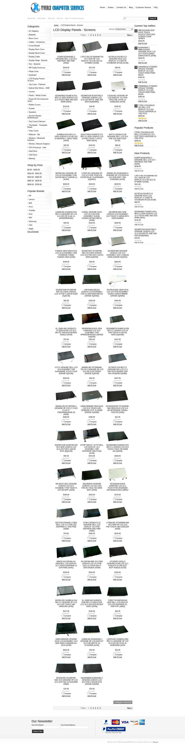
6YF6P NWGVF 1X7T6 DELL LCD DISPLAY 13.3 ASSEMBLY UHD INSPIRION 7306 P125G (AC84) (91, 449)
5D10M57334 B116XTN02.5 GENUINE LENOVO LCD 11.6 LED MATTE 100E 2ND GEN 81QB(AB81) (92, 99)
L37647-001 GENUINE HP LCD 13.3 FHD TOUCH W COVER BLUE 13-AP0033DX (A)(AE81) (91, 176)
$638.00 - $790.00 (34, 184)
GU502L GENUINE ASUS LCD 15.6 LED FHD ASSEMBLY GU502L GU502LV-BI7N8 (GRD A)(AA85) (92, 216)
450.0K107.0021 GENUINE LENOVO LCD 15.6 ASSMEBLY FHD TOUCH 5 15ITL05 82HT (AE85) (66, 487)
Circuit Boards (34, 46)
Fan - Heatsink (34, 64)
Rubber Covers (34, 105)
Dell (30, 203)
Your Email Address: (68, 725)
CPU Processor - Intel (37, 147)
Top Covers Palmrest (37, 121)
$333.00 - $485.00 (34, 177)
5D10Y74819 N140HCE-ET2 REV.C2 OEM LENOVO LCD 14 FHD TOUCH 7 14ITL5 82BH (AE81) (92, 137)
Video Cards (33, 131)
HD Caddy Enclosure (37, 68)
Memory (32, 158)
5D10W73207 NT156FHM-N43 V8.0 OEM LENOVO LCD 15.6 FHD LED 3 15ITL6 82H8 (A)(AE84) (91, 254)
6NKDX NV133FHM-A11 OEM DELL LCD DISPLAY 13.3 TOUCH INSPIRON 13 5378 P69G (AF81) (66, 564)
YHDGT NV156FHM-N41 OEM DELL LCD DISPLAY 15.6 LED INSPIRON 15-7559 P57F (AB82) (117, 603)
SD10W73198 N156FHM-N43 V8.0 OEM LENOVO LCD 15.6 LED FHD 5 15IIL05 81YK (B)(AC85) (66, 448)
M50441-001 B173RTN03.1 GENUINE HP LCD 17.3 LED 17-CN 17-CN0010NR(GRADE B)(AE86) (66, 410)
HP (30, 196)
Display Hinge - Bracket (38, 60)
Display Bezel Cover (37, 53)
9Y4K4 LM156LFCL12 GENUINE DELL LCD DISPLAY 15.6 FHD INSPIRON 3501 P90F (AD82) (92, 527)
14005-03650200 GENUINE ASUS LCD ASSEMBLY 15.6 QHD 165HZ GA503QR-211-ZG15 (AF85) (66, 642)
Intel (30, 225)
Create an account (78, 18)
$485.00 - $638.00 (34, 181)
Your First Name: (38, 725)
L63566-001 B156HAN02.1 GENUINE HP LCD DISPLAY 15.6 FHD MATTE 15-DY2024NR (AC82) (91, 642)
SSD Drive (33, 155)
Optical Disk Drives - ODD (39, 88)
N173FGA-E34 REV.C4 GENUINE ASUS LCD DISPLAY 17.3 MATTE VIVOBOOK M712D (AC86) (117, 60)
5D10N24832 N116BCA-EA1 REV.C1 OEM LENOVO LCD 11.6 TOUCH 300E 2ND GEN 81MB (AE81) (66, 99)
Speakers (32, 112)
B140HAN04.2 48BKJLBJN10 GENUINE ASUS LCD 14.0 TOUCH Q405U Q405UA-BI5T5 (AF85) (147, 52)
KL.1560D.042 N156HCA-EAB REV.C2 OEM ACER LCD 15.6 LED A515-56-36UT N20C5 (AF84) (91, 603)
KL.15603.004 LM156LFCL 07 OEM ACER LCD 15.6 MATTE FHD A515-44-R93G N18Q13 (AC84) (66, 332)
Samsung (32, 221)
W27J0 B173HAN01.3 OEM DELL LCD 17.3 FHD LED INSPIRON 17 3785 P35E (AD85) (66, 526)
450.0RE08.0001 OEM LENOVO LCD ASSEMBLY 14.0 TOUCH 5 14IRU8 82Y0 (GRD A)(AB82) (117, 215)
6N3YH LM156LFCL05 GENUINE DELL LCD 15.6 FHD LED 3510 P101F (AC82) (117, 137)
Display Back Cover (36, 49)
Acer (31, 214)
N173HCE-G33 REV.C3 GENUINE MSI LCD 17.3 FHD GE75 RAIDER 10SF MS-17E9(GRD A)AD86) (117, 370)
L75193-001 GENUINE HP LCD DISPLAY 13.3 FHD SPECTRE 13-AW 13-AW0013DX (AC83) (117, 99)
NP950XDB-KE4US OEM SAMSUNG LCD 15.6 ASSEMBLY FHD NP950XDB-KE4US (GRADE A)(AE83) (92, 333)
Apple (31, 229)
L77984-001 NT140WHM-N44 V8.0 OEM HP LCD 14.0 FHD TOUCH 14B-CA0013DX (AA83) (117, 526)
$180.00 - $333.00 (34, 173)
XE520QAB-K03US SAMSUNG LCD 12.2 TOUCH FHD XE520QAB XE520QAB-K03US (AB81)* (118, 487)
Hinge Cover (33, 71)
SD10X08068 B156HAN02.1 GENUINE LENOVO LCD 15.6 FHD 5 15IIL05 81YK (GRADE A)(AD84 (92, 681)
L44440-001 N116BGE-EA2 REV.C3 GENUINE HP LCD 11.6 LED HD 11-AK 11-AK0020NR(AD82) (66, 215)
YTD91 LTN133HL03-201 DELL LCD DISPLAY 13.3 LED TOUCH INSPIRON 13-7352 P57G (147, 109)
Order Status (41, 18)
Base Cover (33, 38)
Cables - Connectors (37, 42)
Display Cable (34, 57)
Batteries (32, 35)
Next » (129, 35)
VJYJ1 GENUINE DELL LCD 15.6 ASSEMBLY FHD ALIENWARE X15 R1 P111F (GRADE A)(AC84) (66, 370)
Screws (32, 108)
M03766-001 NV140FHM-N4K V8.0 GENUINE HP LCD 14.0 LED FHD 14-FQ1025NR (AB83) (66, 681)
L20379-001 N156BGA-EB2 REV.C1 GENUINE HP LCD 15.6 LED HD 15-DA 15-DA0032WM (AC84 (117, 642)
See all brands (33, 232)
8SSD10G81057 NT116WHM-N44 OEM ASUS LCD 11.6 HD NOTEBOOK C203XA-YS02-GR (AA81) (117, 409)
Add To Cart (66, 75)
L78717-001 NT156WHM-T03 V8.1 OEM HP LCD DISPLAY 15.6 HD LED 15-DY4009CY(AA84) (92, 60)
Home (56, 25)
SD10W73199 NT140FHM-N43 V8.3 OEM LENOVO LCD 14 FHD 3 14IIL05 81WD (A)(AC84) (66, 293)
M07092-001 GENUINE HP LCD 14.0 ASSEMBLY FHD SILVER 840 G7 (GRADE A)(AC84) (66, 176)
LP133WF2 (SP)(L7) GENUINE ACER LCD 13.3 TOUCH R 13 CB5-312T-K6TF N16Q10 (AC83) (117, 564)
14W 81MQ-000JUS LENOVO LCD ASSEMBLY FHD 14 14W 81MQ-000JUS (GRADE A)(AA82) (92, 293)
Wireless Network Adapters (39, 144)
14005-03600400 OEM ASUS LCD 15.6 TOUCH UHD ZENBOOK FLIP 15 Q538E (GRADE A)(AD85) (91, 409)
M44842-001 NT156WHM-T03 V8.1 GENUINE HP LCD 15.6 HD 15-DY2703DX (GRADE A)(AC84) (92, 370)
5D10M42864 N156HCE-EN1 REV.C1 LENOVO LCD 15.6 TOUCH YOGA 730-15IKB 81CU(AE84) (117, 448)
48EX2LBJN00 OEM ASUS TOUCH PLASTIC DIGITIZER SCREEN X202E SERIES (146, 34)
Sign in (67, 18)
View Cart (60, 18)
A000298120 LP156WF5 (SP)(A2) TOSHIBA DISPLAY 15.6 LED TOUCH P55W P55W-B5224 (147, 71)
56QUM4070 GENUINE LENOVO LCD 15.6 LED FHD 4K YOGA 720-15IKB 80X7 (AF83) (92, 487)
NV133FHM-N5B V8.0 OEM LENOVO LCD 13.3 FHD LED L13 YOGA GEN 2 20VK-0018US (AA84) (92, 564)
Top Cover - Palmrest (37, 84)
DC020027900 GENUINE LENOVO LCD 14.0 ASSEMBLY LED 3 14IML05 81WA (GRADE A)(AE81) (117, 254)
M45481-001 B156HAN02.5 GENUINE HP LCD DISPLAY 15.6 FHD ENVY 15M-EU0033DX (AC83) (117, 176)
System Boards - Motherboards (34, 117)
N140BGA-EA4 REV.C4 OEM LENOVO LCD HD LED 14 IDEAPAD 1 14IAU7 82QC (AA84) (66, 137)
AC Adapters (34, 31)
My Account (31, 18)
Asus (31, 207)
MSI (30, 218)
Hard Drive (33, 151)
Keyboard (32, 75)
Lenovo (32, 199)
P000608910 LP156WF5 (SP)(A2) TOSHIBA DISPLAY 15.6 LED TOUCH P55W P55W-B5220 (147, 90)
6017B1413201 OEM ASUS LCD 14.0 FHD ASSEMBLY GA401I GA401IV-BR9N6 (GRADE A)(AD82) (117, 293)
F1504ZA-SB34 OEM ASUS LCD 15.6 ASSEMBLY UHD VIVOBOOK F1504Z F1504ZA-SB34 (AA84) (66, 254)
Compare (67, 72)
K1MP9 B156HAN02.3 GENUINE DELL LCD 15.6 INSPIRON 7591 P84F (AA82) (66, 60)
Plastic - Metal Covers (37, 95)
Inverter (32, 92)
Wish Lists (51, 18)
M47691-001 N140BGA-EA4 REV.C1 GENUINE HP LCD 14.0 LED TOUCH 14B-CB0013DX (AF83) (66, 603)
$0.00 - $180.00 (33, 170)
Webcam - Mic (34, 134)
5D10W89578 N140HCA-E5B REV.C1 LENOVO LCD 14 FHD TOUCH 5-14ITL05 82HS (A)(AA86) (117, 332)
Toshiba (32, 210)
